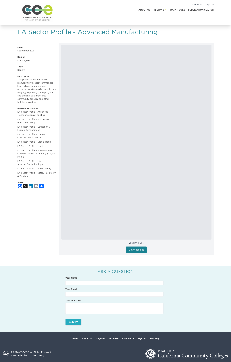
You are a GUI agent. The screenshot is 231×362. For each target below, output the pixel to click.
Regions (100, 338)
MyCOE (210, 4)
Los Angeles (23, 60)
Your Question (73, 300)
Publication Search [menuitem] (201, 9)
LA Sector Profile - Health (30, 146)
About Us (87, 338)
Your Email (71, 289)
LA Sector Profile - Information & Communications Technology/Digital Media (36, 153)
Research (114, 338)
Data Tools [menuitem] (177, 9)
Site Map (154, 338)
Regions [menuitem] (158, 9)
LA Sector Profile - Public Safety (34, 168)
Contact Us (197, 4)
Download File (136, 249)
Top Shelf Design (36, 355)
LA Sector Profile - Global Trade (34, 141)
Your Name (71, 278)
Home (75, 338)
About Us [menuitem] (144, 9)
